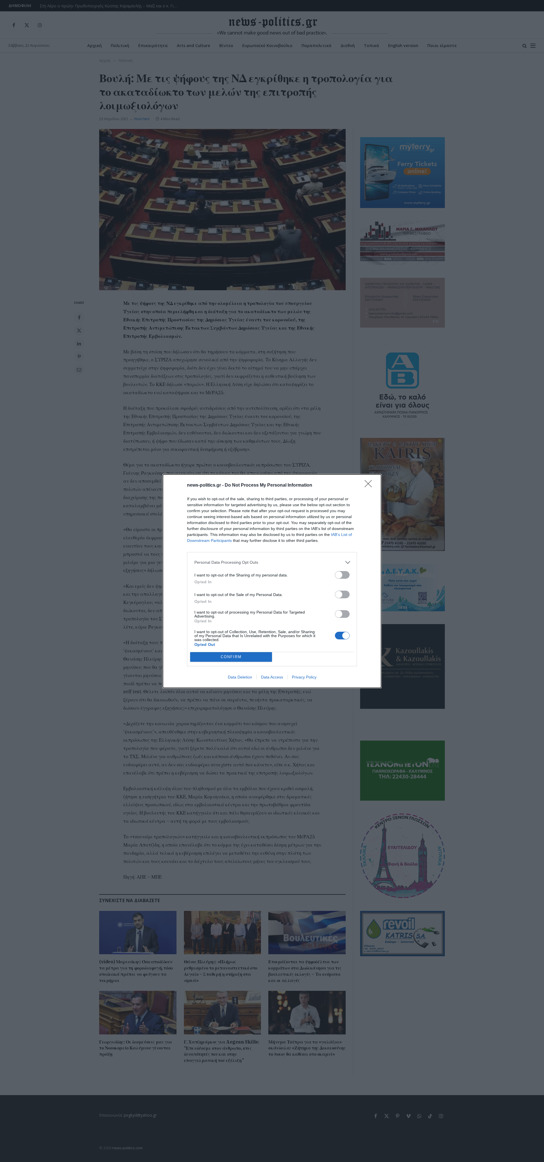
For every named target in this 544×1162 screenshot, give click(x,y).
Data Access (272, 677)
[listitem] (272, 562)
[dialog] (272, 581)
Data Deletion (240, 677)
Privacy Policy (304, 677)
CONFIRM (231, 657)
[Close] (370, 485)
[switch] (342, 575)
